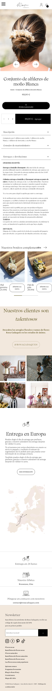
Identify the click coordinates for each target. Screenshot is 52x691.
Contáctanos (10, 675)
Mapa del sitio (10, 678)
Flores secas (9, 647)
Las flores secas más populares (16, 662)
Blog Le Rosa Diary (12, 672)
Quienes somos (11, 666)
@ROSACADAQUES (26, 344)
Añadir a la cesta (17, 288)
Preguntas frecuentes (13, 669)
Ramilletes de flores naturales (16, 656)
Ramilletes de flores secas (15, 650)
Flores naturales (11, 653)
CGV (35, 684)
